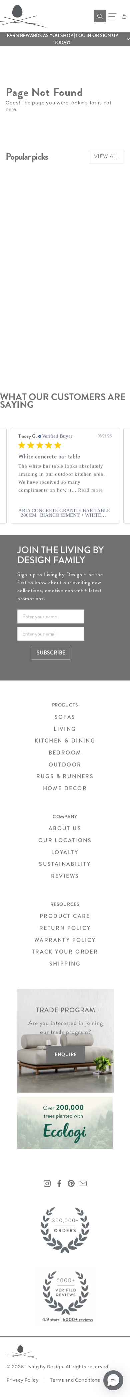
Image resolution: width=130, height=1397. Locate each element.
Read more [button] (90, 490)
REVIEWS (65, 876)
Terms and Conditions (75, 1380)
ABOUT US (65, 828)
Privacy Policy (22, 1380)
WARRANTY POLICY (65, 940)
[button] (65, 39)
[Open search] (100, 16)
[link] (65, 512)
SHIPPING (65, 964)
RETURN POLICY (65, 928)
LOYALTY (65, 852)
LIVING (65, 729)
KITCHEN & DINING (65, 741)
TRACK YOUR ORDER (65, 952)
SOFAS (65, 717)
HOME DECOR (65, 788)
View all (106, 156)
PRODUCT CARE (65, 916)
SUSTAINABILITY (65, 864)
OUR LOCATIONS (65, 840)
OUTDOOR (65, 765)
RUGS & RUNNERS (65, 776)
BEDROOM (65, 753)
